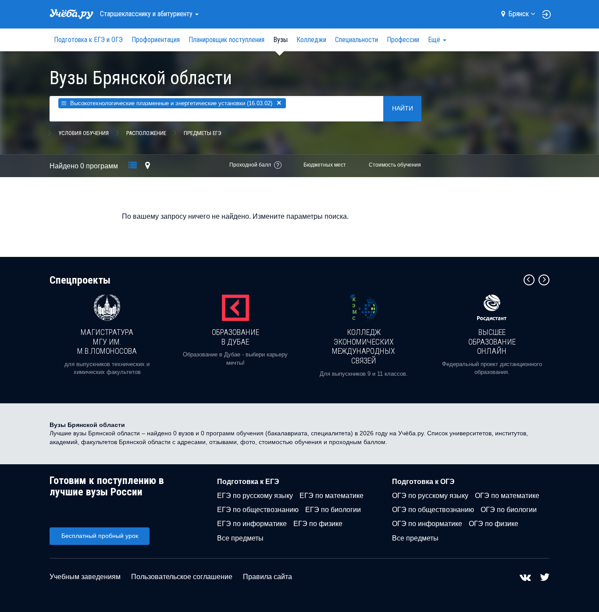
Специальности (356, 40)
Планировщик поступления (226, 40)
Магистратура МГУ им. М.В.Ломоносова (107, 341)
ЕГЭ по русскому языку (255, 495)
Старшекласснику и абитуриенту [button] (147, 14)
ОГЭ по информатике (427, 523)
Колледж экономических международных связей (363, 346)
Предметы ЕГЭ (202, 133)
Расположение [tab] (146, 133)
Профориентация (156, 40)
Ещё (435, 40)
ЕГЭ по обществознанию (258, 509)
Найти (402, 108)
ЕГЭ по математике (332, 495)
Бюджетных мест (324, 165)
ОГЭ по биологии (509, 509)
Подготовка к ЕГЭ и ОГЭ (88, 40)
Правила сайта (267, 576)
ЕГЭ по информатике (252, 523)
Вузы (280, 40)
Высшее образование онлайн (492, 341)
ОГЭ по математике (507, 495)
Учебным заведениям (85, 576)
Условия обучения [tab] (83, 133)
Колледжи (311, 40)
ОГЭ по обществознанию (433, 509)
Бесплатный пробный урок (99, 535)
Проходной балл (250, 165)
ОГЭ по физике (493, 523)
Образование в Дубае (235, 336)
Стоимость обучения (395, 165)
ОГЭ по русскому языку (430, 495)
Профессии (403, 40)
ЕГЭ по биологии (333, 509)
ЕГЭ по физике (317, 523)
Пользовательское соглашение (181, 576)
